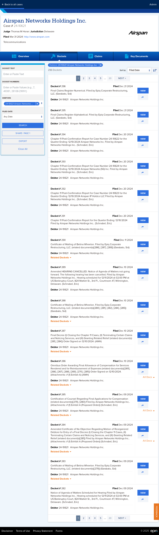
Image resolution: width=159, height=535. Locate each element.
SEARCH (23, 125)
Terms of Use (23, 531)
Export (23, 141)
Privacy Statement (43, 531)
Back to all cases (13, 4)
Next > (122, 78)
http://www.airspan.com (37, 36)
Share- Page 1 (23, 133)
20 (110, 78)
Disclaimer (7, 531)
